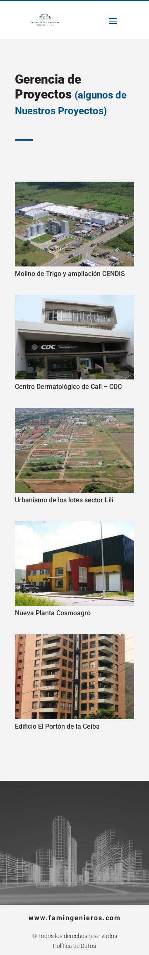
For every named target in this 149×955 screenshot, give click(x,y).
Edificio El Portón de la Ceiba (57, 726)
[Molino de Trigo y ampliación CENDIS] (74, 224)
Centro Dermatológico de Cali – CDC (68, 387)
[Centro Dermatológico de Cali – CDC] (74, 337)
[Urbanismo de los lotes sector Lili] (74, 450)
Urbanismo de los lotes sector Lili (64, 500)
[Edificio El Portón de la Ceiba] (74, 676)
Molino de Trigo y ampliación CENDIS (70, 274)
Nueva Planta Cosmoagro (53, 613)
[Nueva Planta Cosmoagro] (74, 563)
